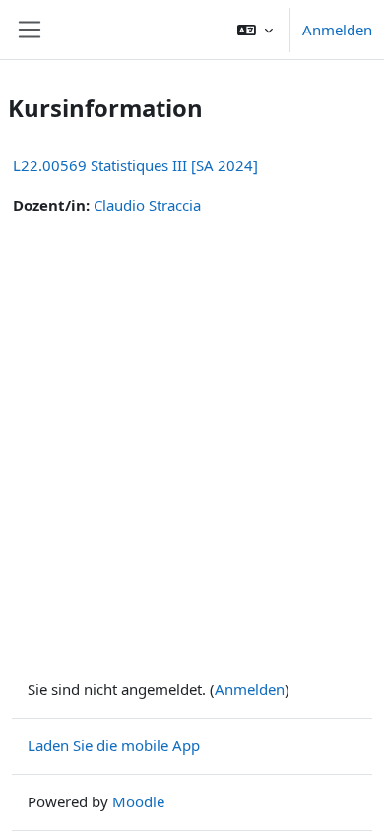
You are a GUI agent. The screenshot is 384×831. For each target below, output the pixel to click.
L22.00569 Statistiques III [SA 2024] (135, 165)
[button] (255, 29)
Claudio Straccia (147, 205)
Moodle (138, 801)
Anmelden (337, 29)
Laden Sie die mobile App (114, 745)
